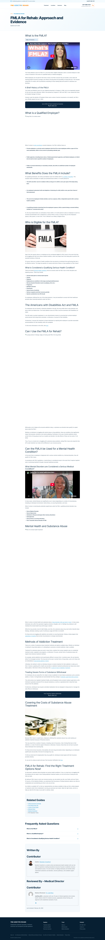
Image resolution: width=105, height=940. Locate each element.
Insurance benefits (47, 926)
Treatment (46, 5)
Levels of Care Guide (33, 807)
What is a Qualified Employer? (35, 833)
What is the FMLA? (32, 828)
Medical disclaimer (65, 928)
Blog (65, 5)
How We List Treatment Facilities (49, 934)
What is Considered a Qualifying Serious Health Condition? (43, 838)
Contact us (82, 926)
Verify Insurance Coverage (34, 803)
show (36, 39)
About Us (12, 934)
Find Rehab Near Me (33, 805)
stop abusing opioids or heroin (41, 661)
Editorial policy (64, 926)
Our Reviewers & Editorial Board (21, 934)
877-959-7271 (87, 4)
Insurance (60, 5)
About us (63, 924)
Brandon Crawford (45, 862)
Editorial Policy (31, 809)
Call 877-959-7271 (91, 1)
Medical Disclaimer (32, 811)
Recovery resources (47, 928)
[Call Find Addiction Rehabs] (93, 5)
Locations (53, 5)
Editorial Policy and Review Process (35, 934)
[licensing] (36, 903)
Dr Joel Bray (49, 893)
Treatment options (47, 924)
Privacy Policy (67, 934)
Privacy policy (82, 928)
